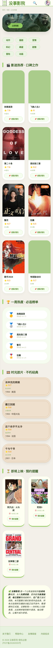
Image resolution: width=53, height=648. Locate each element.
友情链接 (32, 633)
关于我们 (6, 633)
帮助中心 (19, 633)
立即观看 (15, 26)
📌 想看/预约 (14, 119)
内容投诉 (45, 633)
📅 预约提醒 (13, 519)
